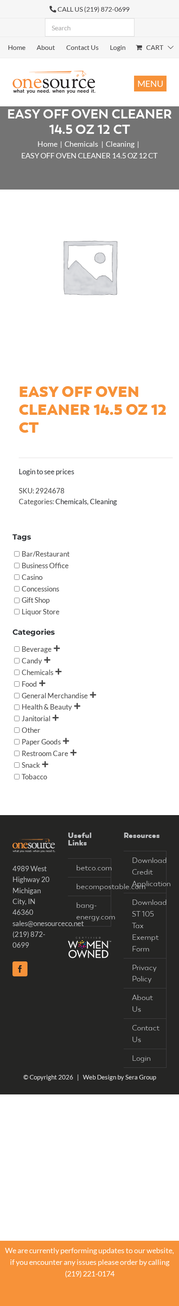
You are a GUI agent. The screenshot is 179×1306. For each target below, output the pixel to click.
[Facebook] (19, 968)
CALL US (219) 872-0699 (93, 9)
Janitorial (36, 718)
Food (29, 683)
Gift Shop (36, 600)
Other (31, 730)
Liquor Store (41, 611)
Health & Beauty (47, 706)
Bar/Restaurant (46, 554)
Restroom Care (45, 753)
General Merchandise (55, 695)
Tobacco (34, 776)
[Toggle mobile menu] (150, 83)
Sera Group (140, 1077)
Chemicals (71, 501)
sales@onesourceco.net (48, 923)
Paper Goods (41, 741)
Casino (32, 576)
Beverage (37, 649)
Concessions (40, 588)
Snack (31, 764)
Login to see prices (46, 471)
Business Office (45, 565)
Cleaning (103, 501)
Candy (32, 660)
